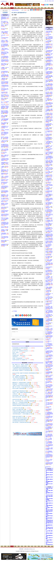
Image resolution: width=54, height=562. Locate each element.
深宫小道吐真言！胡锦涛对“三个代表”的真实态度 (25, 370)
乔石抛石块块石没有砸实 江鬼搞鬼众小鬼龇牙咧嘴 (26, 410)
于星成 (47, 535)
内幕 (8, 7)
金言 (52, 505)
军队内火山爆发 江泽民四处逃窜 (22, 388)
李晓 (49, 528)
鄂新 (48, 520)
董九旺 (49, 533)
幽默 (15, 7)
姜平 (49, 515)
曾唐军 (48, 499)
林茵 (52, 496)
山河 (46, 495)
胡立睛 (47, 498)
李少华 (51, 537)
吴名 (46, 479)
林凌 (46, 536)
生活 (32, 7)
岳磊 (52, 520)
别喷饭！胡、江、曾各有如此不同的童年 (24, 402)
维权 (45, 7)
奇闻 (22, 7)
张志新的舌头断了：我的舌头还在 (22, 355)
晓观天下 (49, 507)
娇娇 (46, 538)
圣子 (50, 495)
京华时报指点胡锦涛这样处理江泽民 (23, 420)
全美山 (49, 490)
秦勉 (46, 492)
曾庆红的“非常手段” (20, 399)
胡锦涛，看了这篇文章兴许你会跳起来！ (24, 417)
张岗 (49, 542)
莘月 (51, 503)
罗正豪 (47, 489)
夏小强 (49, 513)
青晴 (46, 516)
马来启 (47, 488)
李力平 (47, 514)
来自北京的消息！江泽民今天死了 (22, 395)
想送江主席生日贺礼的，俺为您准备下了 (24, 396)
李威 (46, 521)
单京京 (47, 537)
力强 (50, 474)
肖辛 (52, 483)
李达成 (51, 515)
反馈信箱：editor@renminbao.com (27, 549)
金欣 (48, 470)
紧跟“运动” (17, 353)
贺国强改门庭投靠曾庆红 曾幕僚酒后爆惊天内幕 (25, 405)
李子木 (49, 483)
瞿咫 (50, 520)
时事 (12, 7)
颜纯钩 (49, 492)
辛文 (48, 472)
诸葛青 (49, 535)
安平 (52, 544)
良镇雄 (49, 505)
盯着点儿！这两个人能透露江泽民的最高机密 (25, 392)
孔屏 (46, 470)
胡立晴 (47, 482)
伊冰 (50, 527)
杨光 (52, 488)
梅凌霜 (50, 470)
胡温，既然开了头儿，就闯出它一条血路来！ (25, 364)
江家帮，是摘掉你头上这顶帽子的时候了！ (24, 366)
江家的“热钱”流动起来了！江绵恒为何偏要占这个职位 (26, 413)
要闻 (5, 7)
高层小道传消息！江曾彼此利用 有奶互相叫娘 (24, 422)
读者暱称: (13, 339)
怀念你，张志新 (18, 352)
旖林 (50, 521)
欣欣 (52, 535)
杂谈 (52, 7)
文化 (35, 7)
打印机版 (15, 311)
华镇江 (49, 530)
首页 (2, 7)
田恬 (48, 521)
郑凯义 (49, 479)
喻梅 (48, 522)
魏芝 (48, 544)
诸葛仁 (47, 528)
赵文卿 (47, 515)
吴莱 (46, 527)
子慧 (49, 537)
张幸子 (47, 490)
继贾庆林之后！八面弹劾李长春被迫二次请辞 (25, 382)
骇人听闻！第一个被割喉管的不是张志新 (23, 350)
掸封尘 (47, 496)
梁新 (52, 530)
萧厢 (46, 484)
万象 (29, 7)
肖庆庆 (50, 522)
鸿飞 (47, 512)
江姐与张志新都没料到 (20, 349)
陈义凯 (47, 506)
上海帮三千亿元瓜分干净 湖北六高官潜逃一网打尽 (26, 385)
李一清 (47, 530)
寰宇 (42, 7)
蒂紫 (52, 507)
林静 (46, 481)
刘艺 (46, 544)
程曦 (46, 474)
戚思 (46, 522)
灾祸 (25, 7)
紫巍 (51, 533)
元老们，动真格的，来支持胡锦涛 (22, 375)
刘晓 (46, 472)
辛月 (51, 500)
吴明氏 (49, 496)
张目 (46, 526)
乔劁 (46, 520)
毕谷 (46, 507)
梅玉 (50, 544)
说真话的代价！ (18, 356)
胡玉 (46, 500)
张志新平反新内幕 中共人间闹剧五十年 (23, 359)
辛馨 (46, 525)
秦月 (52, 495)
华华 (52, 521)
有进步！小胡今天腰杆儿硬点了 (22, 409)
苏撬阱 (49, 525)
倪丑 (46, 533)
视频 (49, 7)
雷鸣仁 (47, 491)
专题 (39, 7)
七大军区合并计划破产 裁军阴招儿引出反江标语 (25, 412)
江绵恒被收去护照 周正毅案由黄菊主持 (23, 419)
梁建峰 (49, 481)
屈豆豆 (51, 525)
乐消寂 (49, 500)
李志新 (47, 503)
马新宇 (49, 488)
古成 (51, 492)
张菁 (52, 490)
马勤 (48, 527)
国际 (19, 7)
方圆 (46, 497)
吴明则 (49, 511)
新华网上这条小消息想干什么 (21, 416)
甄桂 (46, 508)
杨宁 (48, 495)
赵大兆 (47, 542)
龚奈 (51, 479)
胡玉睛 (51, 481)
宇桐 (49, 503)
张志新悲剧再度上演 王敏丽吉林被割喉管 (23, 347)
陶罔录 (47, 511)
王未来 (49, 498)
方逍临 (47, 483)
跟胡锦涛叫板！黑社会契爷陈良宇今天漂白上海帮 (25, 403)
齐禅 (52, 527)
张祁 (51, 542)
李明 (48, 474)
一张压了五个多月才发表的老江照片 (23, 378)
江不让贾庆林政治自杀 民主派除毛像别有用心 (25, 367)
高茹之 (51, 513)
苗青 (46, 513)
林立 (51, 528)
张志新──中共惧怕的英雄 (20, 358)
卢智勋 (47, 505)
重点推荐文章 (5, 14)
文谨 (50, 472)
